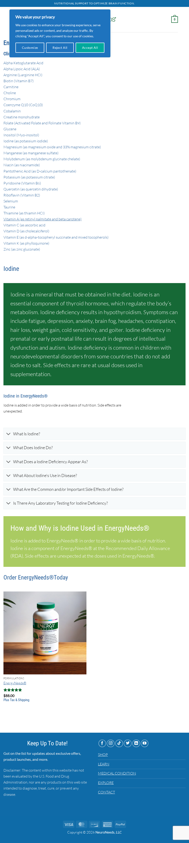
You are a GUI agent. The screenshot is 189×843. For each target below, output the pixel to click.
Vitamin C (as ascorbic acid (24, 225)
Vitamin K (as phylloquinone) (26, 243)
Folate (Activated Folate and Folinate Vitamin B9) (42, 123)
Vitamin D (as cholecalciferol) (26, 231)
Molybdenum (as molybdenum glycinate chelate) (41, 159)
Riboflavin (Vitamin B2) (21, 195)
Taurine (9, 207)
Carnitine (10, 87)
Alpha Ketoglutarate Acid (23, 63)
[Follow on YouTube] (145, 743)
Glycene (9, 129)
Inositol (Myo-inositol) (21, 135)
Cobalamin (12, 111)
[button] (174, 19)
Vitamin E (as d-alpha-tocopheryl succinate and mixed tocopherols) (56, 237)
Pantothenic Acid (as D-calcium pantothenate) (39, 171)
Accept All (90, 48)
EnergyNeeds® (14, 683)
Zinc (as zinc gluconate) (21, 249)
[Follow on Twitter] (128, 743)
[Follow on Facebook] (102, 743)
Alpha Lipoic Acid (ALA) (21, 69)
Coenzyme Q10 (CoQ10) (23, 104)
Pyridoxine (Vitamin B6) (22, 183)
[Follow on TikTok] (119, 743)
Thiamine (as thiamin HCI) (24, 213)
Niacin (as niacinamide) (21, 165)
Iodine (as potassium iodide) (25, 141)
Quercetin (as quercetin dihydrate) (30, 189)
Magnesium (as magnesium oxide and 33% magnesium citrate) (52, 147)
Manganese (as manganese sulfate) (31, 153)
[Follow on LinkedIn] (136, 743)
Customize (30, 48)
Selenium (10, 201)
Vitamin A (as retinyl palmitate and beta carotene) (42, 219)
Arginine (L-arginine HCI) (22, 75)
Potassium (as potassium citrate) (29, 177)
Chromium (12, 99)
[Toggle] (8, 434)
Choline (9, 93)
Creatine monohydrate (21, 117)
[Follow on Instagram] (111, 743)
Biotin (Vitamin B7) (18, 81)
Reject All (60, 48)
